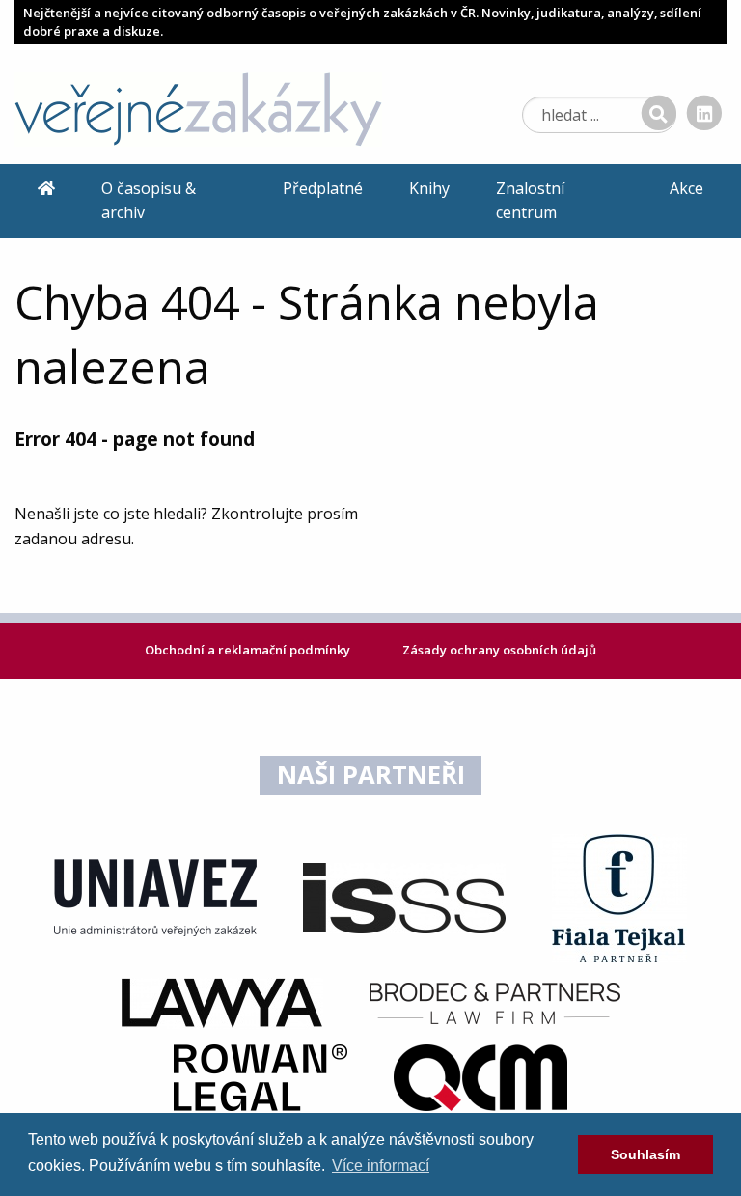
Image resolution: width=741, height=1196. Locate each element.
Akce (686, 188)
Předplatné (323, 188)
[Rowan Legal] (260, 1076)
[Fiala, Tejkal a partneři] (619, 896)
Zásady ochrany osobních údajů (499, 649)
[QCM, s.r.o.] (480, 1076)
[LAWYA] (222, 1002)
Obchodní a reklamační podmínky (249, 649)
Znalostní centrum (530, 201)
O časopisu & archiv (148, 201)
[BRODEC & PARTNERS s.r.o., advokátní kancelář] (495, 1002)
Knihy (429, 188)
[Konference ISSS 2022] (404, 896)
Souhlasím (645, 1154)
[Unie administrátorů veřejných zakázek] (155, 896)
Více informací (380, 1165)
